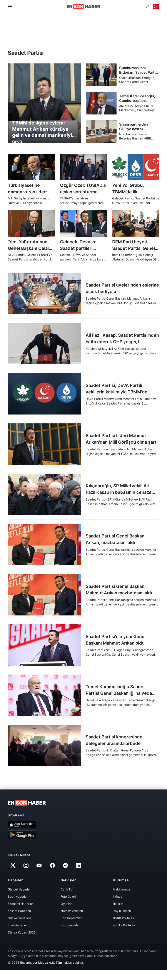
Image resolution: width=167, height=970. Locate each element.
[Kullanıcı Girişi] (147, 6)
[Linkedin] (78, 866)
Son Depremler (71, 918)
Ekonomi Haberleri (20, 903)
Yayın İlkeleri (122, 911)
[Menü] (10, 6)
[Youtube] (39, 866)
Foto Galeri (68, 896)
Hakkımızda (121, 889)
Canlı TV (66, 889)
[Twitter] (13, 866)
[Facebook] (52, 866)
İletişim (118, 903)
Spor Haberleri (18, 896)
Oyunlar (66, 903)
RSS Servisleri (70, 925)
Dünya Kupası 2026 (22, 932)
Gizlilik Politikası (124, 925)
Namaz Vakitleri (72, 911)
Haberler (15, 880)
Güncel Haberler (19, 889)
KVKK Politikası (123, 918)
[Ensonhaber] (83, 6)
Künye (117, 896)
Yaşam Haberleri (19, 911)
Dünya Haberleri (19, 918)
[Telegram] (65, 866)
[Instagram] (26, 866)
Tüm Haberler (17, 925)
